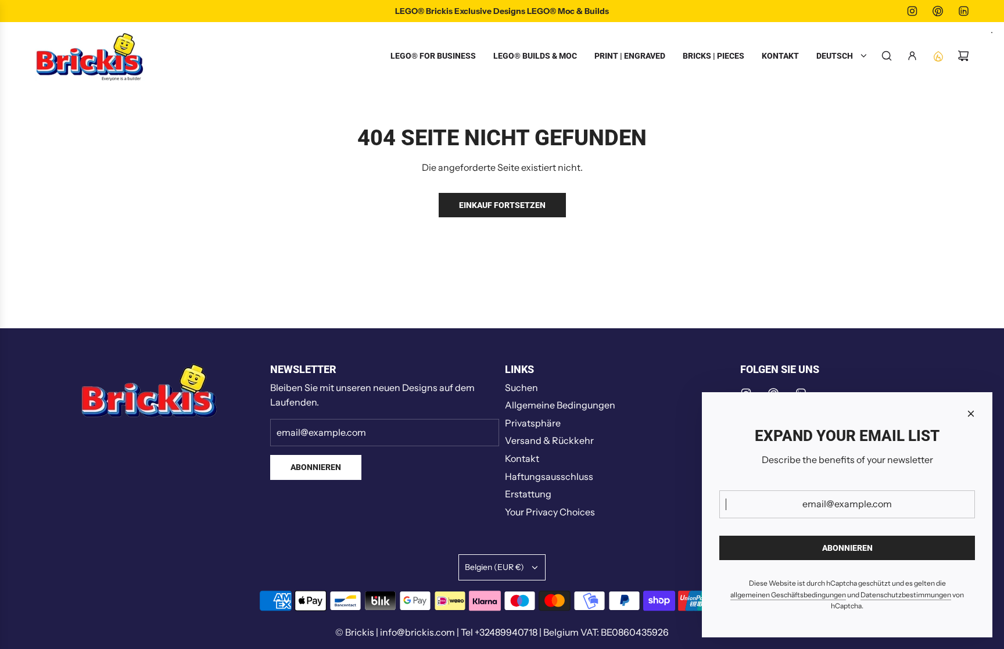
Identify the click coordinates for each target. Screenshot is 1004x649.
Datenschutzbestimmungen (905, 594)
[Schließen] (971, 413)
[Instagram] (912, 11)
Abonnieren (316, 467)
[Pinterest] (938, 11)
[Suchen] (886, 56)
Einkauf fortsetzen (502, 205)
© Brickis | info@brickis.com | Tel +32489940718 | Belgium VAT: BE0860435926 (502, 632)
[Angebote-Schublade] (938, 56)
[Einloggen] (912, 56)
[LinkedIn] (963, 11)
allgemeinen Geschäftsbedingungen (788, 594)
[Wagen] (963, 56)
